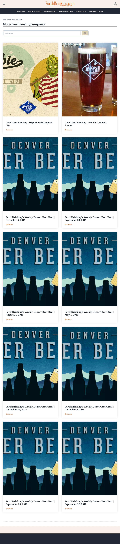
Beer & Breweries (50, 11)
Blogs (101, 11)
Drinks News (21, 11)
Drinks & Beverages (66, 11)
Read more (9, 130)
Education (92, 11)
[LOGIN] (115, 4)
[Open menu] (4, 4)
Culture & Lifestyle (34, 11)
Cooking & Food (81, 11)
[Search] (85, 33)
